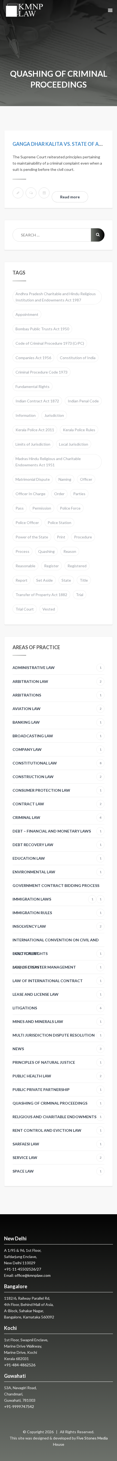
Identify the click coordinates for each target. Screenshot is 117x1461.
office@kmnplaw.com (33, 1275)
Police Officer (27, 522)
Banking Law (57, 722)
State (66, 580)
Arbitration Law (57, 681)
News (57, 1048)
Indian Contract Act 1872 (37, 401)
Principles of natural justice (57, 1062)
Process (22, 551)
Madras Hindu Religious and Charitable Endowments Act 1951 (48, 461)
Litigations (57, 1008)
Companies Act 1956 (33, 357)
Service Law (57, 1157)
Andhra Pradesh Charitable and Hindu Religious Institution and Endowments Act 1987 (56, 296)
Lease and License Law (57, 994)
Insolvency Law (57, 926)
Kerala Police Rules (79, 429)
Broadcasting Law (57, 735)
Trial (79, 594)
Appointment (27, 314)
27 (39, 1269)
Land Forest (26, 953)
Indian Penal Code (83, 401)
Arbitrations (57, 695)
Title (84, 580)
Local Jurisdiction (73, 444)
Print (61, 537)
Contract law (57, 804)
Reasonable (25, 565)
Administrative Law (57, 667)
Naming (65, 479)
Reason (69, 551)
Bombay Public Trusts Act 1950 (42, 328)
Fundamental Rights (33, 386)
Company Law (57, 749)
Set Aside (44, 580)
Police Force (70, 508)
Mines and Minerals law (57, 1021)
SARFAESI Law (57, 1144)
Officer (86, 479)
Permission (41, 508)
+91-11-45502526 (19, 1269)
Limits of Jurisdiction (33, 444)
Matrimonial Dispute (33, 479)
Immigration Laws (53, 899)
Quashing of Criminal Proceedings (57, 1103)
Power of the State (32, 537)
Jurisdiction (54, 415)
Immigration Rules (57, 912)
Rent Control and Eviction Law (57, 1130)
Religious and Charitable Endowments (57, 1116)
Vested (48, 609)
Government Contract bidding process (57, 887)
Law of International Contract (57, 980)
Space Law (57, 1171)
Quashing (46, 551)
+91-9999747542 (19, 1406)
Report (21, 580)
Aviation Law (57, 708)
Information (26, 415)
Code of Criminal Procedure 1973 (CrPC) (50, 343)
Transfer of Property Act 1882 (41, 594)
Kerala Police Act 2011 (35, 429)
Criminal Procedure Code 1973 (41, 372)
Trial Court (25, 609)
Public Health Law (57, 1076)
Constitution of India (78, 357)
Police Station (59, 522)
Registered (77, 565)
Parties (79, 493)
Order (59, 493)
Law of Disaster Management (57, 967)
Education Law (57, 858)
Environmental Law (57, 872)
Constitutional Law (57, 763)
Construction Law (57, 776)
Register (51, 565)
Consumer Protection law (57, 790)
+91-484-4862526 (19, 1365)
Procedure (83, 537)
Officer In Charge (30, 493)
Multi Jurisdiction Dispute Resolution (57, 1035)
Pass (20, 508)
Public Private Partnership (57, 1089)
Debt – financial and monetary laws (57, 831)
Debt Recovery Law (57, 844)
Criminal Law (57, 817)
